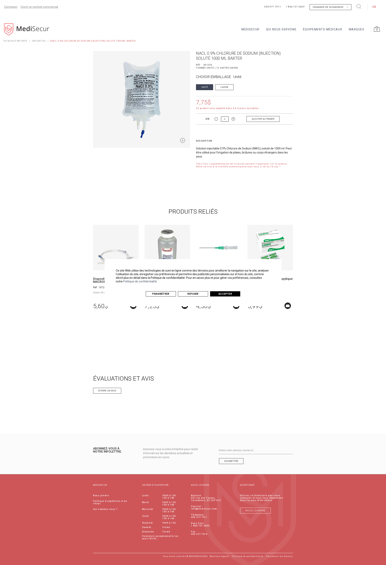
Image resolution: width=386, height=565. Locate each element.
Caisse (224, 87)
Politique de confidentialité (140, 281)
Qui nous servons (281, 29)
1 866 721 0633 (295, 7)
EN (374, 6)
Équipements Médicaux (322, 29)
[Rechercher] (358, 6)
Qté (207, 119)
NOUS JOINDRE (255, 510)
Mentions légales (219, 556)
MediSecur (250, 29)
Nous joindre (101, 495)
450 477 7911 (272, 7)
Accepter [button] (225, 293)
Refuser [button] (193, 293)
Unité (204, 87)
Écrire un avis (107, 390)
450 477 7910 (199, 534)
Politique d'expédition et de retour (110, 502)
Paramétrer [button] (160, 293)
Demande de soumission (328, 7)
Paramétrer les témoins (279, 556)
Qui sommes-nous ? (105, 509)
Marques (356, 29)
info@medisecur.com (204, 509)
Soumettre (231, 461)
